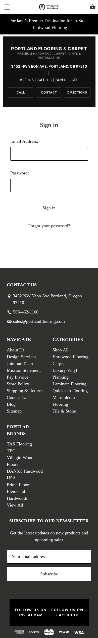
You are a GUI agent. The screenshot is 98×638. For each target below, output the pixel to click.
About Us (15, 349)
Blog (11, 404)
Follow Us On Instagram (31, 612)
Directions (77, 92)
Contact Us (17, 397)
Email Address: (24, 141)
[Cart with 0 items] (92, 8)
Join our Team (20, 363)
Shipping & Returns (25, 390)
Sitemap (14, 411)
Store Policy (18, 383)
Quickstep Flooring (70, 390)
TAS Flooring (19, 443)
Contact (49, 92)
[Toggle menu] (7, 7)
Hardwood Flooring (70, 356)
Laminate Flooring (69, 383)
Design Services (21, 356)
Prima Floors (18, 484)
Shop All (61, 349)
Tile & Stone (64, 411)
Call (21, 92)
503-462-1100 (25, 311)
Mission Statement (24, 370)
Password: (19, 172)
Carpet (59, 363)
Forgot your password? (49, 225)
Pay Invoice (17, 377)
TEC (11, 450)
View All (15, 505)
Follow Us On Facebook (67, 612)
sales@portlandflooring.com (39, 321)
